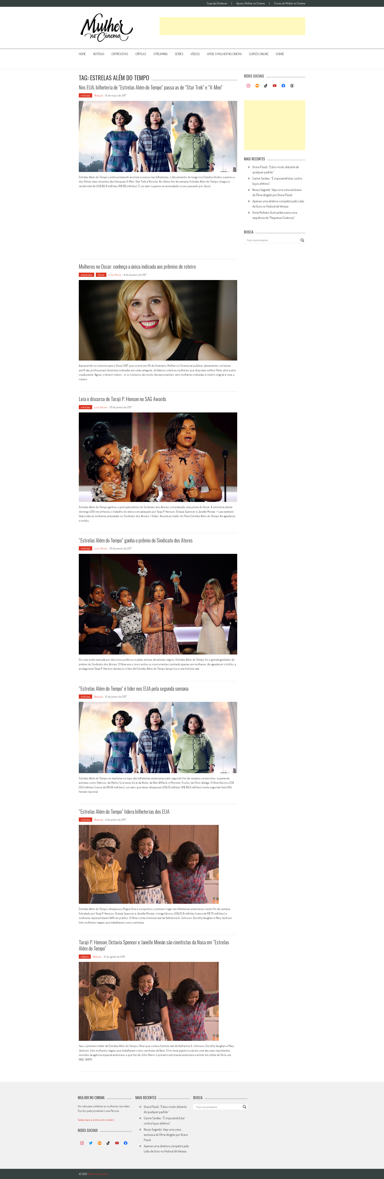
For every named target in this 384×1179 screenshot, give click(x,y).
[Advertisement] (232, 26)
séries (179, 54)
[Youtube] (274, 85)
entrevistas (120, 54)
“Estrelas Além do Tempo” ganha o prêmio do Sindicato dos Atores (136, 540)
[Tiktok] (266, 85)
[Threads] (292, 85)
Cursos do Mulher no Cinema (289, 3)
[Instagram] (248, 85)
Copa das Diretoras (217, 3)
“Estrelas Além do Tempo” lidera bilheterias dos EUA (124, 811)
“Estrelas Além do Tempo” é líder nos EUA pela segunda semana (133, 688)
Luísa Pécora (114, 274)
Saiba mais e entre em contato (96, 1120)
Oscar (101, 275)
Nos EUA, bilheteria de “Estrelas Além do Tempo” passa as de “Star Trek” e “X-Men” (150, 87)
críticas (140, 54)
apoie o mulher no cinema (224, 54)
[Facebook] (283, 85)
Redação (98, 95)
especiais (86, 275)
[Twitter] (90, 1143)
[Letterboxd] (257, 85)
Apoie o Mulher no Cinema (250, 3)
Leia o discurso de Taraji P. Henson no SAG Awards (122, 399)
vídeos (195, 54)
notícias (98, 54)
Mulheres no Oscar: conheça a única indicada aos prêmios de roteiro (137, 266)
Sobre (280, 54)
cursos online (259, 54)
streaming (160, 54)
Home (82, 54)
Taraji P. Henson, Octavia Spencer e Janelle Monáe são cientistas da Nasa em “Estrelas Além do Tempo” (154, 945)
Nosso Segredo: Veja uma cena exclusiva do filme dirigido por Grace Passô (166, 1134)
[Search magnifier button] (302, 240)
